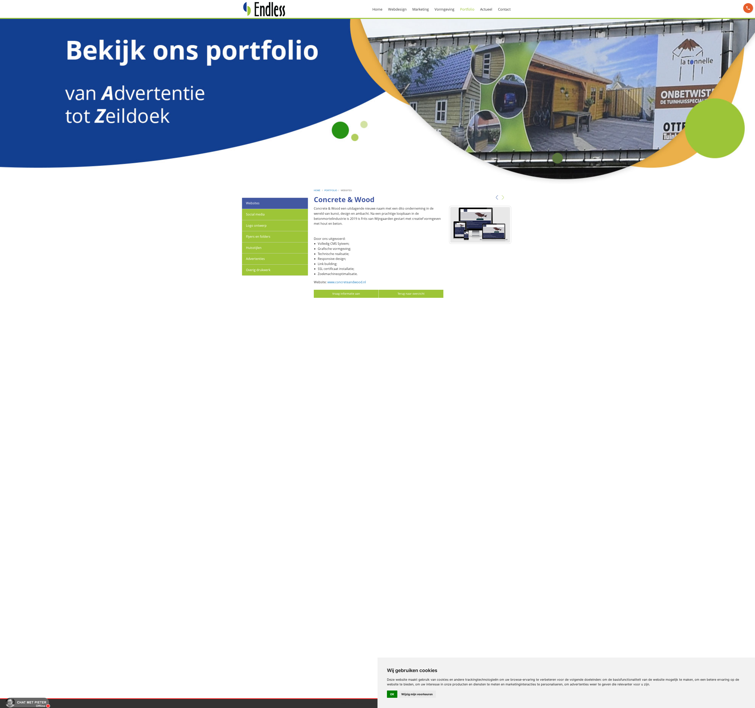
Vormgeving (444, 9)
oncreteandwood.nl (351, 282)
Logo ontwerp (256, 225)
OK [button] (392, 694)
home (317, 190)
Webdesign (397, 9)
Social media (255, 214)
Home (377, 9)
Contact (504, 9)
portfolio (330, 190)
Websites (253, 203)
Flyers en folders (258, 236)
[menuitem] (380, 9)
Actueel (486, 9)
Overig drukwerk (258, 270)
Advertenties (255, 259)
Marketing (420, 9)
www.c (332, 282)
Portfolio (467, 9)
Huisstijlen (253, 248)
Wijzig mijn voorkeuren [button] (417, 694)
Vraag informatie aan (346, 293)
